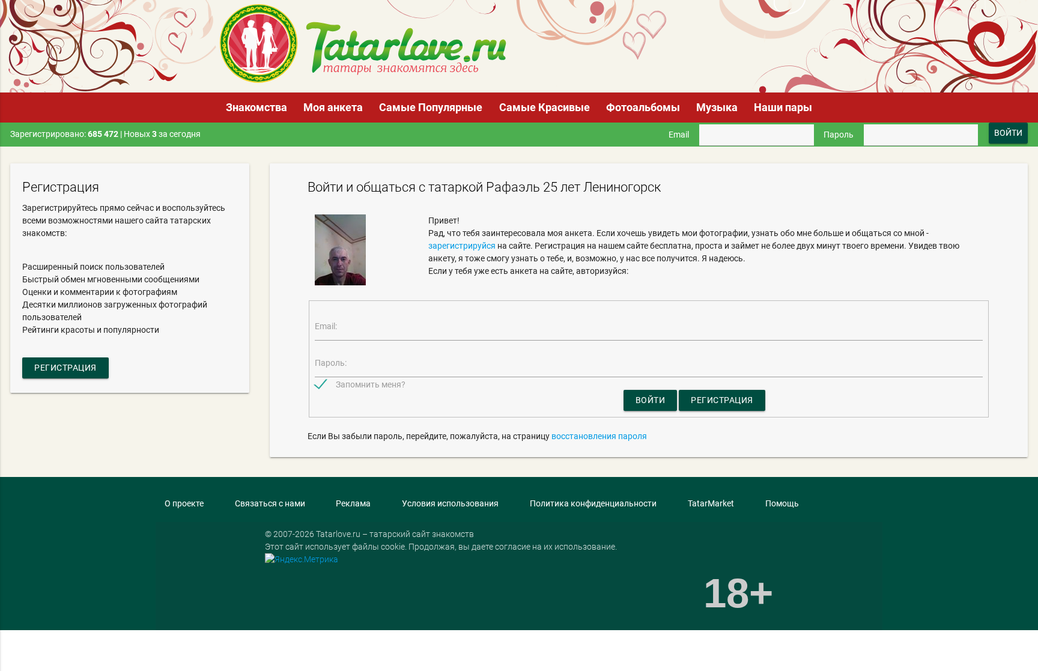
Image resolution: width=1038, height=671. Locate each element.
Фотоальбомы (643, 107)
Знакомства (256, 107)
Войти (651, 400)
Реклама (353, 503)
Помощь (782, 503)
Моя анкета (333, 107)
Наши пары (783, 107)
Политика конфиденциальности (593, 503)
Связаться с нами (270, 503)
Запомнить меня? (370, 384)
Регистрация (65, 367)
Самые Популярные (430, 107)
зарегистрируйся (462, 245)
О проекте (184, 503)
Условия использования (450, 503)
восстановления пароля (599, 436)
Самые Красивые (544, 107)
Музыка (717, 107)
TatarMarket (711, 503)
